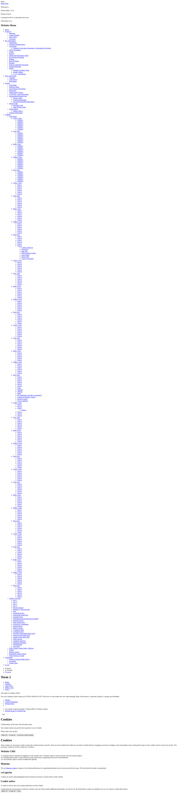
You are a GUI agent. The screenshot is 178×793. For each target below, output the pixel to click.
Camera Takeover (27, 247)
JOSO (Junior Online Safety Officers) (21, 648)
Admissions (13, 42)
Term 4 (19, 190)
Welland (20, 390)
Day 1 (15, 600)
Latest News (13, 79)
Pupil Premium (14, 61)
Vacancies (12, 39)
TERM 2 (20, 122)
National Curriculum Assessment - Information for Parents (32, 48)
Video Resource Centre (16, 656)
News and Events (10, 76)
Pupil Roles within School (17, 654)
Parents (7, 83)
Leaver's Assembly (27, 259)
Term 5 (19, 192)
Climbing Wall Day (19, 641)
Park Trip (24, 251)
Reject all (4, 735)
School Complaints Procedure (18, 65)
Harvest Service (18, 608)
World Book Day (18, 613)
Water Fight (25, 257)
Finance (11, 54)
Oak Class (16, 131)
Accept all (12, 735)
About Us (8, 31)
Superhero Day (18, 617)
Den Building (17, 644)
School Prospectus (15, 67)
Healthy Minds (18, 72)
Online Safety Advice (16, 92)
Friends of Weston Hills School (19, 659)
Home (7, 30)
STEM (11, 650)
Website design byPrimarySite (15, 711)
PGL (14, 611)
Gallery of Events (14, 598)
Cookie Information (11, 702)
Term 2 (19, 187)
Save (18, 791)
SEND (11, 68)
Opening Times (14, 87)
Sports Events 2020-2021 (21, 637)
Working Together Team (21, 70)
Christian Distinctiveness (17, 44)
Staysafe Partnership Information (23, 102)
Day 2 (15, 602)
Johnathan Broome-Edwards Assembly (26, 619)
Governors (12, 661)
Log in (7, 665)
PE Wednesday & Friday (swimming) (29, 395)
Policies (11, 59)
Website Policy (10, 704)
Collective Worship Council (26, 397)
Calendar (12, 78)
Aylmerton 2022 (18, 630)
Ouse (19, 388)
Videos (23, 410)
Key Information (10, 41)
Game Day (25, 249)
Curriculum (12, 46)
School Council (22, 399)
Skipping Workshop (19, 643)
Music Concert (18, 628)
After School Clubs (19, 107)
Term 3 (19, 188)
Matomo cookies (11, 768)
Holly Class (17, 144)
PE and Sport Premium (16, 57)
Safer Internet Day (19, 622)
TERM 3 (20, 124)
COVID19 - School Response (19, 94)
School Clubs (13, 103)
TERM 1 (20, 120)
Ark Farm (16, 646)
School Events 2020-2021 (21, 635)
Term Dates (13, 85)
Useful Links (13, 663)
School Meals (13, 109)
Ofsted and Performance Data (18, 55)
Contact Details (14, 35)
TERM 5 (20, 127)
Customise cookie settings (25, 735)
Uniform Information (16, 113)
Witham (19, 391)
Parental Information (19, 100)
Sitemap (7, 700)
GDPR (11, 52)
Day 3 (15, 604)
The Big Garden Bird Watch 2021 (24, 633)
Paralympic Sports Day (20, 615)
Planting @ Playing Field (21, 609)
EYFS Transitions (15, 50)
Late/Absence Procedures (17, 89)
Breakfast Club (18, 105)
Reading (12, 63)
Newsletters (13, 81)
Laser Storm (25, 255)
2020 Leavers (17, 639)
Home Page (4, 3)
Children (8, 115)
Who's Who (13, 37)
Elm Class (16, 170)
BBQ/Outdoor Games (28, 253)
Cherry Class (17, 118)
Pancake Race (17, 626)
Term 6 (19, 194)
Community (9, 657)
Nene (19, 393)
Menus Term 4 (18, 111)
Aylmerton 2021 (18, 632)
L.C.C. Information (19, 74)
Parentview (12, 91)
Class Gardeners (22, 401)
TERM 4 (20, 126)
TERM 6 (20, 129)
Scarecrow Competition (21, 624)
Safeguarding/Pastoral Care (18, 96)
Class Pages (13, 116)
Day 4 (15, 606)
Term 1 (19, 185)
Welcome (12, 33)
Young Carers (17, 98)
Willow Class (17, 157)
